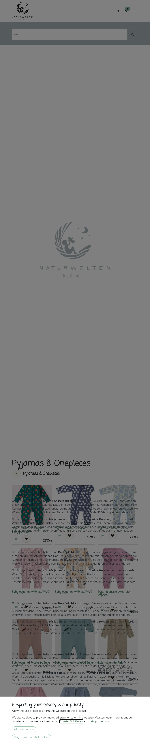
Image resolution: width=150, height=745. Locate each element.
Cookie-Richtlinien (71, 721)
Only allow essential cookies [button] (31, 737)
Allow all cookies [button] (24, 729)
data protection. (99, 721)
